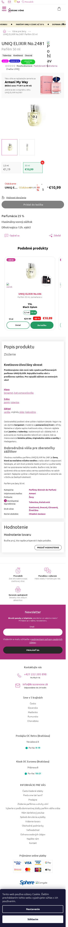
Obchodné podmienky (33, 825)
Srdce (7, 399)
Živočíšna (33, 510)
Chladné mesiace (37, 513)
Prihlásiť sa (32, 650)
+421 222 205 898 (35, 675)
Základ (7, 408)
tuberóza (15, 402)
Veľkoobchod (32, 829)
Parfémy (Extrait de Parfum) (42, 489)
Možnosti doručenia (16, 197)
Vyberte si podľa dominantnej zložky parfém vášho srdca (33, 808)
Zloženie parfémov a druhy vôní (33, 803)
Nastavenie (33, 909)
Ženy (31, 497)
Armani (32, 493)
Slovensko (33, 707)
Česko (33, 703)
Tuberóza (33, 502)
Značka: (12, 68)
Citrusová (53, 507)
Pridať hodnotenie (48, 547)
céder (21, 411)
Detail (18, 325)
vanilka (7, 411)
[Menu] (4, 9)
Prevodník (29, 1)
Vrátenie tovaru (32, 821)
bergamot (8, 392)
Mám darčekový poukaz (33, 812)
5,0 (18, 1)
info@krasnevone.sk (35, 685)
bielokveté (44, 502)
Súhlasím (33, 919)
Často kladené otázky (32, 790)
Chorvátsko (32, 720)
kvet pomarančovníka (24, 392)
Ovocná (43, 507)
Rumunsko (33, 716)
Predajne (32, 799)
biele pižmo (30, 411)
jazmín (7, 402)
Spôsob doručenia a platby (33, 816)
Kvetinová (34, 507)
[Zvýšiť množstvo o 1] (47, 187)
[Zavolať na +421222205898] (5, 1)
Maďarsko (33, 712)
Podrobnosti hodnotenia (45, 65)
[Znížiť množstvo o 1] (41, 184)
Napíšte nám (33, 838)
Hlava (6, 389)
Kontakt (33, 842)
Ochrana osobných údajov (32, 834)
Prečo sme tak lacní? (33, 795)
